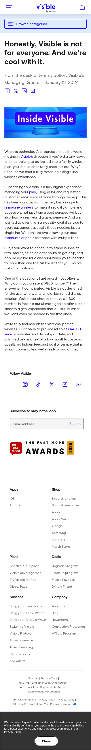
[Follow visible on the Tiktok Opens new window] (38, 384)
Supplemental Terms (53, 686)
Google (57, 526)
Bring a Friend (62, 586)
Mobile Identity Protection (44, 691)
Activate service (21, 640)
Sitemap (33, 678)
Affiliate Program (64, 633)
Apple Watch (61, 519)
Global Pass (18, 586)
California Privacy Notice (27, 703)
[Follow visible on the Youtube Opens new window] (78, 384)
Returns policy (20, 654)
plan (32, 192)
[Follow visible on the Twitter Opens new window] (51, 384)
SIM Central (18, 660)
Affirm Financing (21, 647)
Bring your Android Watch (28, 619)
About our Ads (29, 686)
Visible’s (27, 156)
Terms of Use (49, 678)
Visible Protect (20, 633)
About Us (59, 606)
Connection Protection (68, 626)
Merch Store (61, 546)
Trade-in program (65, 573)
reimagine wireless (19, 207)
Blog (55, 613)
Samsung (59, 533)
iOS (12, 498)
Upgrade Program (65, 566)
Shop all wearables (66, 505)
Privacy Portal (46, 699)
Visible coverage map (26, 573)
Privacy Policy (65, 699)
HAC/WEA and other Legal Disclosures (43, 682)
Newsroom (60, 619)
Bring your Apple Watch (27, 613)
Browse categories (31, 24)
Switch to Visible (22, 626)
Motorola (58, 539)
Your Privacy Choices (57, 703)
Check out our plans (25, 566)
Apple (56, 512)
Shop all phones (64, 498)
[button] (82, 9)
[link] (8, 90)
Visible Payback (63, 579)
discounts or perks (19, 237)
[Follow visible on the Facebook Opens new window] (65, 384)
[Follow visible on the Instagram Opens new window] (25, 384)
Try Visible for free (23, 579)
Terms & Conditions (23, 699)
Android (15, 505)
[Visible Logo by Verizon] (46, 8)
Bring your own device (26, 606)
